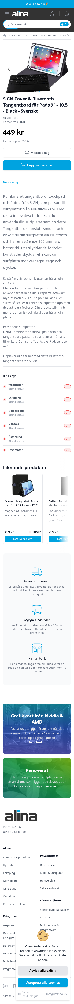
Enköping (9, 873)
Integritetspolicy (56, 994)
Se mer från (14, 122)
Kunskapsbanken (14, 904)
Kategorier (17, 35)
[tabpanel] (37, 279)
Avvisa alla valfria (42, 970)
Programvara (11, 969)
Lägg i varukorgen (40, 165)
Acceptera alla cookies (43, 983)
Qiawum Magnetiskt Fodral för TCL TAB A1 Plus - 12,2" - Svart (22, 505)
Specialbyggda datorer (54, 909)
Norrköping (10, 880)
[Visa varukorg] (67, 13)
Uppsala (8, 865)
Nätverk (45, 917)
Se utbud (37, 742)
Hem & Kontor (12, 953)
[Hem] (4, 35)
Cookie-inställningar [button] (30, 994)
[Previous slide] (9, 69)
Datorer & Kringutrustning (43, 35)
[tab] (34, 91)
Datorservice (48, 865)
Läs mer (52, 786)
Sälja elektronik (49, 888)
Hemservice (47, 880)
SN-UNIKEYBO (10, 118)
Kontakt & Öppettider (16, 857)
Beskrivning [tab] (10, 182)
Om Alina (9, 896)
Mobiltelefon (11, 961)
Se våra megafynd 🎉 (37, 3)
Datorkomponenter (15, 945)
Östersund (10, 888)
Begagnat (9, 925)
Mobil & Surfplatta (51, 873)
